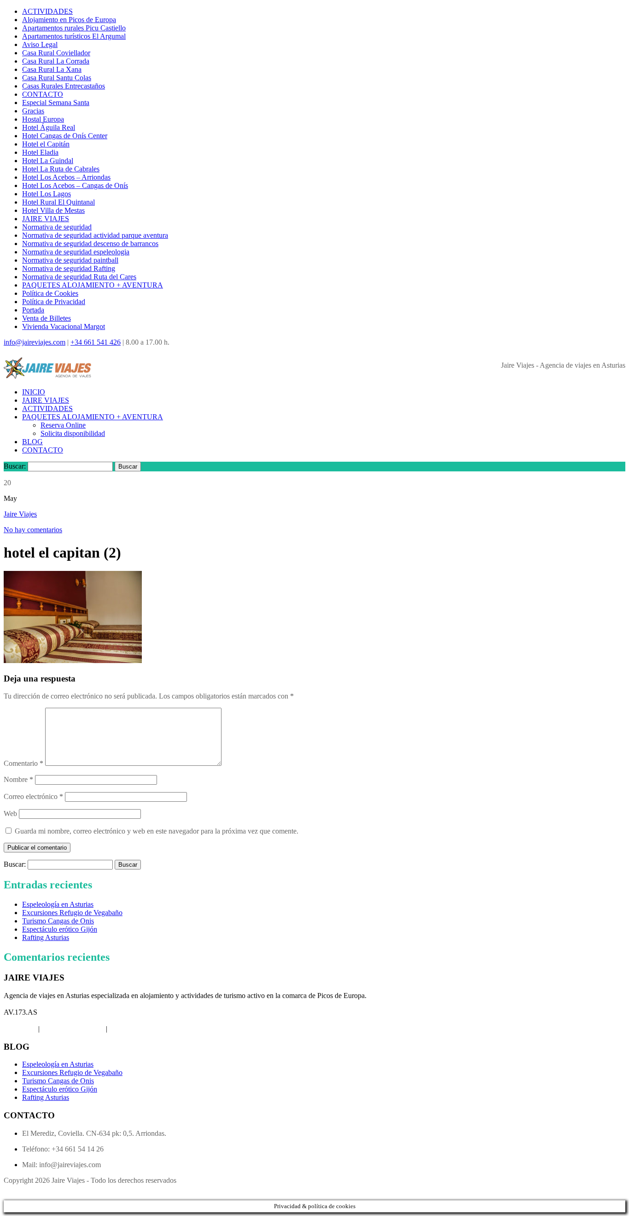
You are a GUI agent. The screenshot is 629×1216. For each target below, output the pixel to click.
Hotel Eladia (40, 152)
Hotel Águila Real (48, 127)
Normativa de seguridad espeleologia (75, 252)
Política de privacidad (72, 1029)
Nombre (18, 779)
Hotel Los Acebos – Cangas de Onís (75, 185)
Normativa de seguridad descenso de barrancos (90, 243)
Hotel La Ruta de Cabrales (60, 169)
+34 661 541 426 (95, 342)
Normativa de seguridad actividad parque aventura (95, 235)
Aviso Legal (40, 44)
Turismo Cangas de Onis (58, 921)
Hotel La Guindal (47, 160)
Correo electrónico (33, 796)
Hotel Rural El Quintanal (58, 202)
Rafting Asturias (45, 937)
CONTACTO (42, 94)
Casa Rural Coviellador (56, 53)
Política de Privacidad (53, 301)
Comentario (23, 763)
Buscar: (15, 466)
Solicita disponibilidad (73, 433)
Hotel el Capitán (46, 144)
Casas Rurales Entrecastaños (63, 86)
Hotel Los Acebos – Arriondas (66, 177)
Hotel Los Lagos (46, 194)
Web (10, 813)
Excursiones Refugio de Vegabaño (72, 912)
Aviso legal (20, 1029)
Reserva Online (63, 425)
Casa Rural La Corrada (55, 61)
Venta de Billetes (46, 318)
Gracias (33, 111)
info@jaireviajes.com (34, 342)
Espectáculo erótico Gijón (59, 929)
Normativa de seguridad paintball (70, 260)
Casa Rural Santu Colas (56, 78)
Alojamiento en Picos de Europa (69, 19)
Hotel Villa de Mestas (53, 210)
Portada (33, 310)
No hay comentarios (33, 530)
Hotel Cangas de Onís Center (64, 136)
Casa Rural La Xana (52, 69)
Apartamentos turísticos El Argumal (74, 36)
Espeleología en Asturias (57, 904)
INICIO (33, 392)
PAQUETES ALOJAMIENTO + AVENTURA (92, 285)
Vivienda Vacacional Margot (63, 326)
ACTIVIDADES (47, 11)
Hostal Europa (43, 119)
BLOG (32, 442)
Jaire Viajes (20, 514)
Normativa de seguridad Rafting (68, 268)
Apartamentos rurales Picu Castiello (74, 28)
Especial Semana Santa (55, 102)
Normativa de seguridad (57, 227)
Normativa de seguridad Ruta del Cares (79, 277)
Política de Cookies (50, 293)
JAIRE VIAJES (45, 219)
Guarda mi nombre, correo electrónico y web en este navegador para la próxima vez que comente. (156, 831)
